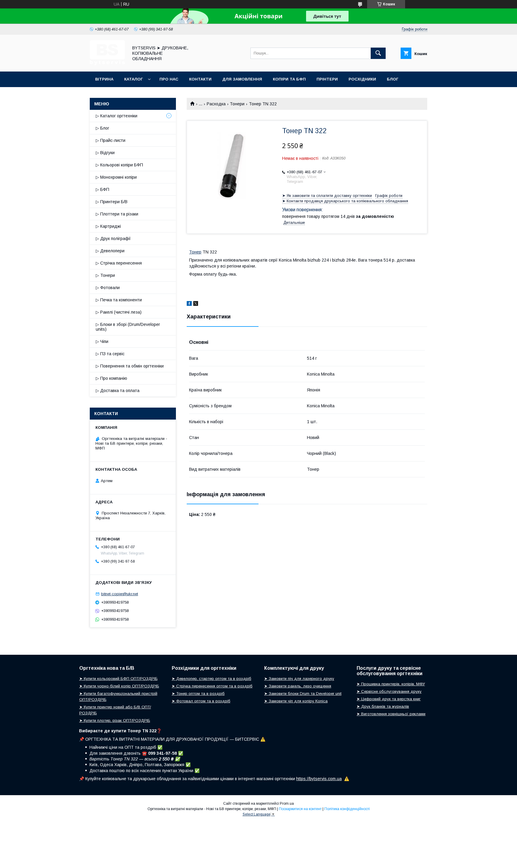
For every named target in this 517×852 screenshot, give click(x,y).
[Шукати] (378, 53)
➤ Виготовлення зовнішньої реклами (391, 714)
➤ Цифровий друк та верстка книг (389, 699)
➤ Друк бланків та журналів (383, 706)
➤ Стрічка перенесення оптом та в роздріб (212, 686)
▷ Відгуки (105, 152)
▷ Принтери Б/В (111, 201)
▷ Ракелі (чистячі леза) (119, 312)
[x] (195, 304)
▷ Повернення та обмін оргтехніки (130, 366)
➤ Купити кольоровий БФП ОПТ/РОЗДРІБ (118, 678)
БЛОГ (392, 79)
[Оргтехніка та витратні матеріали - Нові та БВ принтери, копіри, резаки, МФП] (107, 63)
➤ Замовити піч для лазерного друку (299, 678)
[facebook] (189, 304)
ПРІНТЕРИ (327, 79)
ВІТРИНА (104, 79)
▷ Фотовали (108, 287)
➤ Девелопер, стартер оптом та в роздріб (211, 678)
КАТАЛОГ (133, 79)
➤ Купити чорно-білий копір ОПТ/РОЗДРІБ (119, 686)
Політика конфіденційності (347, 809)
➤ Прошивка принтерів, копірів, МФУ (391, 684)
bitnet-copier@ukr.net (119, 594)
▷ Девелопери (110, 250)
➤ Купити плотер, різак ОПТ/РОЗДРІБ (114, 720)
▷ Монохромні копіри (116, 177)
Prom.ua (287, 803)
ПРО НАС (168, 79)
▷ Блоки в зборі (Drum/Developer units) (128, 327)
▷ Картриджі (108, 226)
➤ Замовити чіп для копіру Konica (296, 701)
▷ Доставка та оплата (117, 390)
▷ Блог (102, 128)
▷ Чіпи (102, 341)
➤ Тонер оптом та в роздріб (198, 693)
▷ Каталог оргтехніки (116, 115)
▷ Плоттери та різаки (117, 214)
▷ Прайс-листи (110, 140)
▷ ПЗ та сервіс (110, 353)
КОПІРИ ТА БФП (289, 79)
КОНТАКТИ (200, 79)
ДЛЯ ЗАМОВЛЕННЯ (242, 79)
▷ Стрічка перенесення (119, 263)
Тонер (195, 252)
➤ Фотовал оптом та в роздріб (201, 701)
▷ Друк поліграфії (113, 238)
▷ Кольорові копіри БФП (119, 164)
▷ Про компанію (111, 378)
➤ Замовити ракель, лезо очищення (297, 686)
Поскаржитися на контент (300, 809)
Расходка (216, 103)
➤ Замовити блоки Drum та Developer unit (302, 693)
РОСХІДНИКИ (362, 79)
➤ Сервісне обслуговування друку (389, 691)
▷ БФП (102, 189)
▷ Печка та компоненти (119, 299)
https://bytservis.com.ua (319, 778)
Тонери (237, 103)
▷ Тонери (105, 275)
